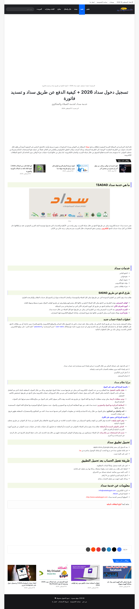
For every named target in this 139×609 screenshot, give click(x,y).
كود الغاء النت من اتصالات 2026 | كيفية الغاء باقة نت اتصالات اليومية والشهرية (21, 168)
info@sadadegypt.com (107, 490)
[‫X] (114, 549)
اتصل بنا (92, 2)
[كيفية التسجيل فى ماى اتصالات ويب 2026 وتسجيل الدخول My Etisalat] (53, 572)
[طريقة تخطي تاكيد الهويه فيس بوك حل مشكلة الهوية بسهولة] (117, 572)
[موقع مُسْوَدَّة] (125, 9)
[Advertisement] (69, 32)
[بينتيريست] (98, 549)
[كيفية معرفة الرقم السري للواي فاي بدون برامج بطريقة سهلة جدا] (82, 168)
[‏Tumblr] (104, 549)
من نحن (84, 601)
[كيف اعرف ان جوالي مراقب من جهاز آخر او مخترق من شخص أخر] (125, 168)
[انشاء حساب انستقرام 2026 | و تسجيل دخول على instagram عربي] (22, 573)
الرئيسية (92, 86)
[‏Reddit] (93, 549)
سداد (87, 147)
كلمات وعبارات (50, 9)
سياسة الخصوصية (102, 2)
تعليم (88, 9)
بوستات (111, 2)
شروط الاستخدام (64, 601)
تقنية (81, 9)
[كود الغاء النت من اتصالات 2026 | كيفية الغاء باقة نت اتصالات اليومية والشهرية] (40, 168)
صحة (75, 9)
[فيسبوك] (119, 549)
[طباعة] (88, 549)
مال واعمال (67, 9)
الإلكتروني (105, 228)
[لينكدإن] (109, 549)
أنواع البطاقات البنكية (114, 504)
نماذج (59, 9)
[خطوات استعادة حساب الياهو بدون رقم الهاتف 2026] (85, 573)
